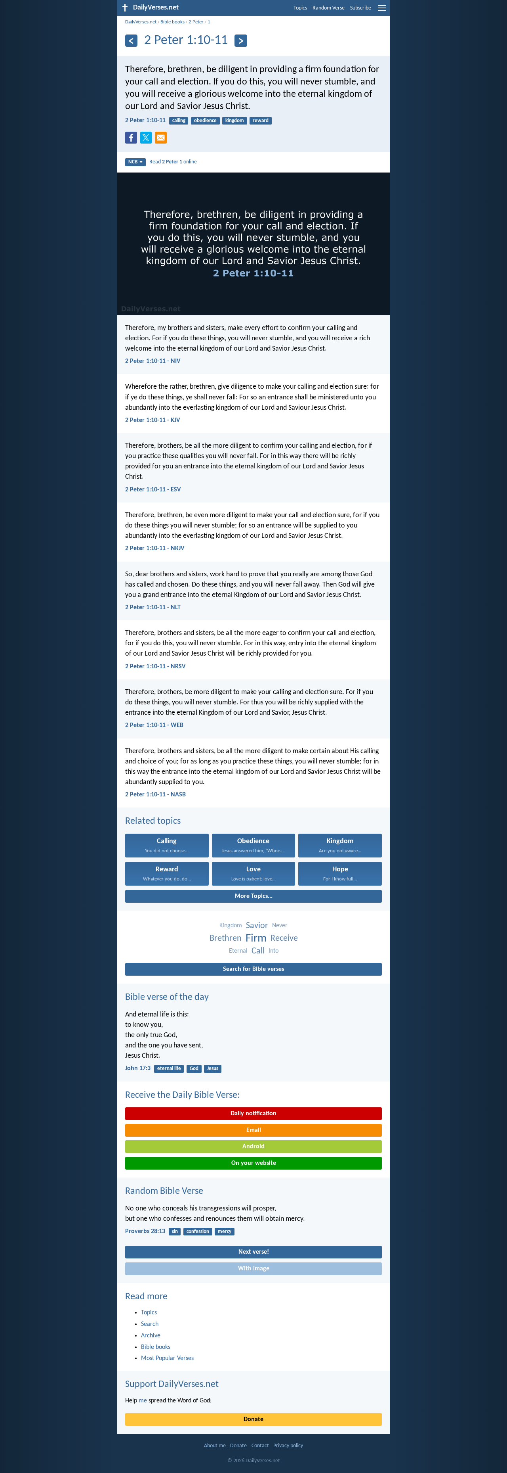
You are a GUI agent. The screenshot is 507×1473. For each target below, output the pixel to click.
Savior (257, 925)
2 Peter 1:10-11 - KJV (152, 420)
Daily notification (253, 1114)
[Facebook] (132, 140)
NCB (132, 162)
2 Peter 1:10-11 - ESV (153, 490)
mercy (224, 1231)
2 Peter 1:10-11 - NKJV (154, 548)
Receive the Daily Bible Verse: (182, 1095)
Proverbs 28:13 (145, 1231)
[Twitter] (147, 140)
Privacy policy (288, 1446)
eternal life (169, 1068)
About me (215, 1446)
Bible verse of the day (167, 997)
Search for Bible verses (253, 969)
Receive (284, 938)
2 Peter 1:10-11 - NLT (153, 607)
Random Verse (329, 8)
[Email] (162, 140)
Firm (256, 938)
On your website (253, 1163)
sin (175, 1231)
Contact (260, 1446)
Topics (300, 8)
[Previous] (131, 41)
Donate (253, 1419)
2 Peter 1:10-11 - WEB (154, 725)
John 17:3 (138, 1068)
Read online (173, 162)
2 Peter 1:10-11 (145, 120)
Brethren (226, 938)
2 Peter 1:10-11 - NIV (152, 361)
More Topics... (254, 896)
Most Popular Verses (167, 1358)
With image (253, 1269)
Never (280, 926)
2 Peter (196, 22)
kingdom (234, 120)
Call (258, 951)
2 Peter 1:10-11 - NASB (155, 795)
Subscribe (360, 8)
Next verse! (253, 1252)
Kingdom (230, 926)
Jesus (212, 1068)
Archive (150, 1336)
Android (253, 1146)
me (143, 1401)
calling (178, 120)
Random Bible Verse (164, 1191)
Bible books (172, 22)
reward (261, 120)
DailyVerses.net (140, 22)
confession (198, 1231)
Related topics (153, 821)
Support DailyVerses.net (172, 1384)
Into (273, 951)
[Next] (240, 41)
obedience (205, 120)
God (194, 1068)
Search (149, 1324)
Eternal (238, 951)
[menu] (382, 11)
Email (253, 1130)
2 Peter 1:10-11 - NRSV (155, 667)
